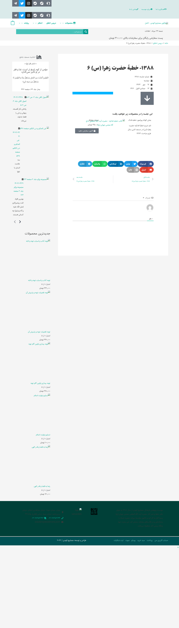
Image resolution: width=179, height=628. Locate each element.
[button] (146, 164)
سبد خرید (141, 540)
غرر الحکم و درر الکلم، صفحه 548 (16, 148)
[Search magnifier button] (85, 31)
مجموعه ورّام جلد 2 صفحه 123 (18, 191)
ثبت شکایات (118, 540)
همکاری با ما (160, 9)
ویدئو (133, 540)
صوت (127, 540)
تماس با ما (132, 9)
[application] (64, 23)
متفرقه (91, 120)
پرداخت (150, 540)
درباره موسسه (146, 9)
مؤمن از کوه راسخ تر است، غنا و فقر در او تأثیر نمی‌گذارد (30, 71)
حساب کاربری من (161, 540)
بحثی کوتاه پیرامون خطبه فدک (139, 120)
